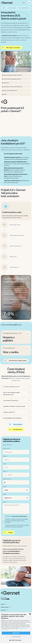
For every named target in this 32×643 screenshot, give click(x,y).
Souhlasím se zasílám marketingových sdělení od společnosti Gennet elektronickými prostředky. (16, 520)
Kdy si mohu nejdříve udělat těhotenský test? (11, 393)
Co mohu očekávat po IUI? (11, 386)
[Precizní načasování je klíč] (16, 125)
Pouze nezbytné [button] (16, 636)
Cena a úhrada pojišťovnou (10, 90)
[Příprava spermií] (16, 130)
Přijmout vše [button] (16, 633)
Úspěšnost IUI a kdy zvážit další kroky (13, 86)
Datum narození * (7, 479)
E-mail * (5, 464)
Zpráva (4, 502)
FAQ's (5, 94)
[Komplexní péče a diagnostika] (16, 119)
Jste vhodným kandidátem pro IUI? (12, 79)
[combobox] (5, 475)
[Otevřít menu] (29, 3)
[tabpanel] (16, 211)
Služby (2, 604)
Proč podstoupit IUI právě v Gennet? (13, 75)
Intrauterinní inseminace (24, 7)
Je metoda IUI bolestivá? (10, 400)
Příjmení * (5, 456)
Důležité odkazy (5, 607)
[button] (16, 640)
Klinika (6, 490)
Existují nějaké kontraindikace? (12, 418)
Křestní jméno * (6, 448)
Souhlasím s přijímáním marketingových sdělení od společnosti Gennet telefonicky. (17, 526)
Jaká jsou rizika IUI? (9, 412)
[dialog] (16, 627)
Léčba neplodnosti (12, 7)
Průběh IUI (6, 83)
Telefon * (5, 471)
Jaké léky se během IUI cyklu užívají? (14, 406)
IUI (11, 301)
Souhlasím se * (16, 516)
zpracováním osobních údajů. (19, 516)
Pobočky (3, 610)
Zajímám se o (8, 498)
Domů (3, 7)
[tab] (16, 206)
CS (23, 2)
